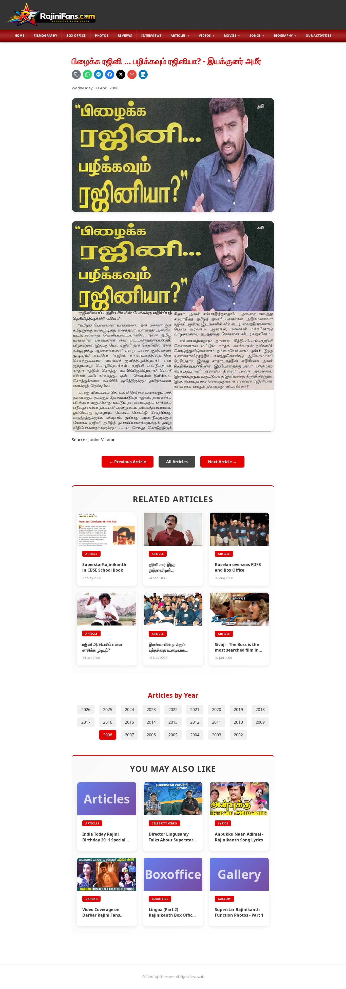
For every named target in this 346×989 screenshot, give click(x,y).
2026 (85, 709)
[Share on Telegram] (98, 74)
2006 (151, 735)
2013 (173, 722)
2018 (260, 709)
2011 (216, 722)
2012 (194, 722)
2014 (151, 722)
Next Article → (222, 462)
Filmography (45, 35)
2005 (173, 735)
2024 (129, 709)
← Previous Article (127, 462)
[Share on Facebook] (109, 74)
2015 (129, 722)
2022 (173, 709)
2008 (107, 735)
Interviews (151, 35)
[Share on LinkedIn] (143, 74)
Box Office (76, 35)
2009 (260, 722)
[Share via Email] (132, 74)
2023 (151, 709)
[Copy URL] (76, 74)
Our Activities (318, 35)
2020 (216, 709)
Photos (101, 35)
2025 (107, 709)
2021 (194, 709)
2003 (216, 735)
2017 (85, 722)
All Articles (177, 462)
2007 (129, 735)
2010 (238, 722)
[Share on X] (120, 74)
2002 (238, 735)
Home (19, 35)
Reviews (125, 35)
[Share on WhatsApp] (87, 74)
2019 (238, 709)
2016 (107, 722)
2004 (194, 735)
